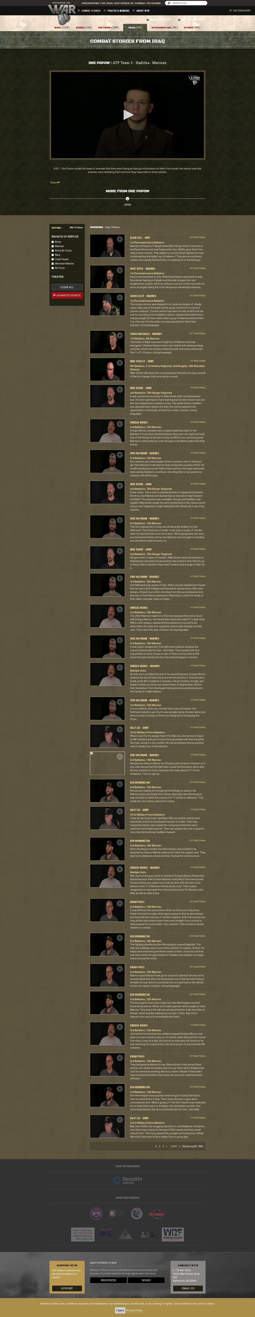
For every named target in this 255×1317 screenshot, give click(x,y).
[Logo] (194, 80)
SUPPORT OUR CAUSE (193, 19)
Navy (57, 254)
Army (58, 241)
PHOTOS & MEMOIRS (118, 10)
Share (53, 182)
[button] (127, 114)
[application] (127, 115)
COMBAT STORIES (91, 10)
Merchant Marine (64, 263)
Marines (59, 246)
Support (67, 1288)
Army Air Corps (63, 250)
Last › (174, 1146)
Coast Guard (62, 259)
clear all (67, 287)
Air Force (60, 268)
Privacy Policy (134, 1310)
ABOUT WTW (143, 10)
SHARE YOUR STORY (160, 19)
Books (146, 1280)
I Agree (120, 1310)
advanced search (68, 295)
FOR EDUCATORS (241, 10)
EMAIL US (188, 1288)
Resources (108, 1280)
